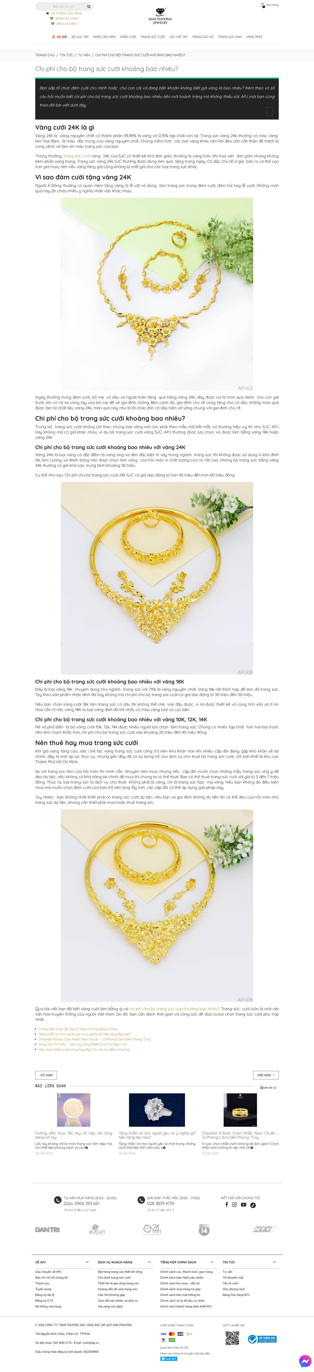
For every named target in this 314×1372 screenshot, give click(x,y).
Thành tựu (42, 1283)
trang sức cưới (77, 155)
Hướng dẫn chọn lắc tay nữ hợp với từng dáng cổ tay (77, 1029)
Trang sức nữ (203, 37)
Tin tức (66, 55)
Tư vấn (84, 55)
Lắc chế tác (178, 37)
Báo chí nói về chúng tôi (51, 1277)
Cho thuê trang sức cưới (114, 1277)
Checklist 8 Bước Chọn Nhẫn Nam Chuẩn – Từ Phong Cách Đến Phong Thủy (94, 1039)
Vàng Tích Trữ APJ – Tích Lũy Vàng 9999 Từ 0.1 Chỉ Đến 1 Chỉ (82, 1044)
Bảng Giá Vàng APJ (236, 1295)
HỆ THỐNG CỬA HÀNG (66, 13)
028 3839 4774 (160, 1203)
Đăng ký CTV (44, 1300)
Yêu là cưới (230, 1283)
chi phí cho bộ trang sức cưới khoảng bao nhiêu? (174, 1008)
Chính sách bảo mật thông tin (180, 1295)
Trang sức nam (230, 37)
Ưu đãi (62, 37)
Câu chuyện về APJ (48, 1271)
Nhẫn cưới (128, 37)
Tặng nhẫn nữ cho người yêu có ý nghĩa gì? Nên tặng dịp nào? (84, 1034)
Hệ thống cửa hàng (48, 1306)
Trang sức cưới (153, 37)
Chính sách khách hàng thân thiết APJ (186, 1306)
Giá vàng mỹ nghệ (110, 1306)
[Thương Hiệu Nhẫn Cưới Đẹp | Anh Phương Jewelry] (160, 16)
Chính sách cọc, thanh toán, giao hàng (186, 1271)
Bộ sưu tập (80, 37)
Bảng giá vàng (67, 18)
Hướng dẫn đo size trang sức (117, 1289)
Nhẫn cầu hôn (104, 37)
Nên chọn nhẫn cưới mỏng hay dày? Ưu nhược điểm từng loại (84, 1049)
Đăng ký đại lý (44, 1295)
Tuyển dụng (43, 1289)
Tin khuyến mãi (233, 1277)
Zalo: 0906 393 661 (81, 1203)
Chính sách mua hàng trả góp (180, 1289)
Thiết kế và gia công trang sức (118, 1283)
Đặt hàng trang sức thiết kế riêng (120, 1271)
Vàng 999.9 (254, 37)
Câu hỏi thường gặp (111, 1295)
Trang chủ (45, 55)
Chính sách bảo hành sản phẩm (182, 1277)
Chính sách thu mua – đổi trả (180, 1283)
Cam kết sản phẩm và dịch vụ (118, 1300)
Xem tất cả (269, 1087)
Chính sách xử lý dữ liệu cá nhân (182, 1300)
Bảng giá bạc (67, 23)
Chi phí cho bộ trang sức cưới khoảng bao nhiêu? (106, 69)
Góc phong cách (234, 1289)
